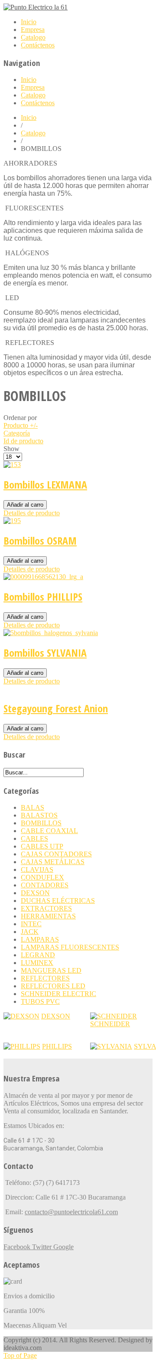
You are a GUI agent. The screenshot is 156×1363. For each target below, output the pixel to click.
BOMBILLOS (41, 823)
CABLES (34, 838)
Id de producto (23, 441)
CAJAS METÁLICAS (52, 861)
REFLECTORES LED (53, 986)
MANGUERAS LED (51, 970)
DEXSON (35, 892)
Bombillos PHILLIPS (42, 596)
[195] (12, 520)
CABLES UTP (42, 846)
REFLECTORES (45, 978)
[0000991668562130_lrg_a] (43, 576)
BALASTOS (39, 815)
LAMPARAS (40, 939)
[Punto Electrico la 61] (35, 7)
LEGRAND (38, 955)
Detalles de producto (31, 513)
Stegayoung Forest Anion (55, 708)
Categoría (16, 433)
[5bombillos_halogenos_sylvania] (50, 632)
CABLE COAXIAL (49, 830)
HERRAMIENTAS (48, 916)
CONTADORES (44, 885)
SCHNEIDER (110, 1024)
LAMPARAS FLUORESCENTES (70, 947)
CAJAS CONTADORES (56, 854)
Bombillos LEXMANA (45, 484)
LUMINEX (37, 962)
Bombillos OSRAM (40, 540)
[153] (12, 464)
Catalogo (33, 133)
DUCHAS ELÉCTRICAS (58, 900)
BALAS (32, 807)
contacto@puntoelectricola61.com (71, 1212)
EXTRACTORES (46, 908)
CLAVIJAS (37, 869)
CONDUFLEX (42, 877)
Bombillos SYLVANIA (45, 652)
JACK (30, 931)
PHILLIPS (57, 1046)
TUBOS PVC (40, 1001)
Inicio (28, 117)
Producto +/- (20, 425)
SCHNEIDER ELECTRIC (58, 993)
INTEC (31, 923)
